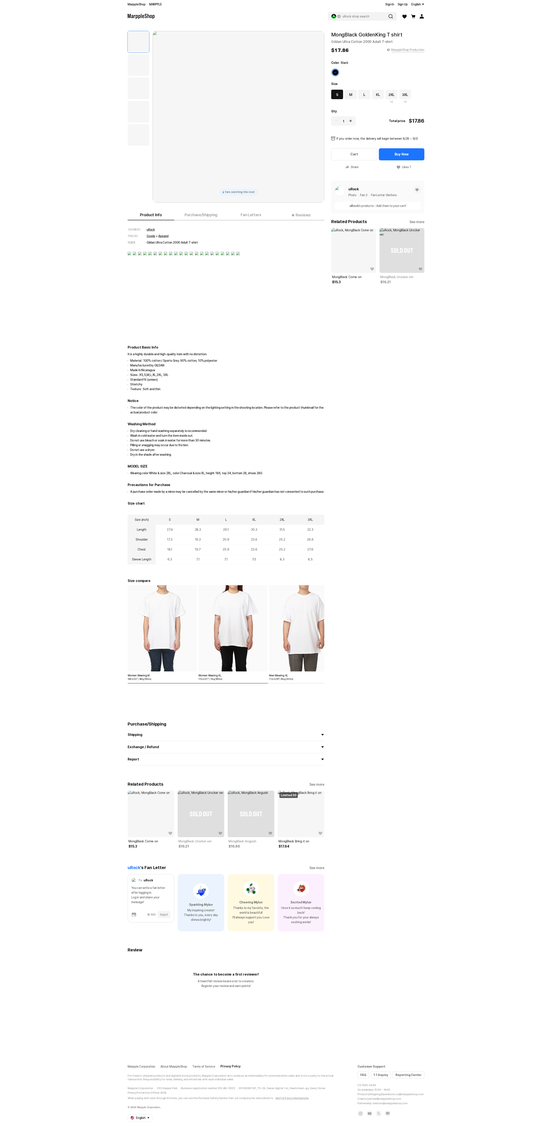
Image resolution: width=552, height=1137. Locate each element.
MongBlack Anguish (242, 841)
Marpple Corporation (141, 1066)
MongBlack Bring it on (294, 841)
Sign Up (403, 4)
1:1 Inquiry (380, 1075)
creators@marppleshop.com (390, 1103)
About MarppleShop (173, 1066)
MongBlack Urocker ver (195, 841)
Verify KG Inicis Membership (292, 1098)
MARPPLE (155, 4)
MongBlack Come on (143, 841)
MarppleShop (137, 4)
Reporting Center (408, 1075)
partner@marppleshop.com (384, 1098)
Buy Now (402, 154)
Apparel (163, 236)
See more (316, 784)
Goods (151, 236)
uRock (151, 229)
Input (164, 914)
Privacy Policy (230, 1066)
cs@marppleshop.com (409, 1094)
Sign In (389, 4)
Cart (354, 154)
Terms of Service (203, 1066)
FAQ (363, 1075)
